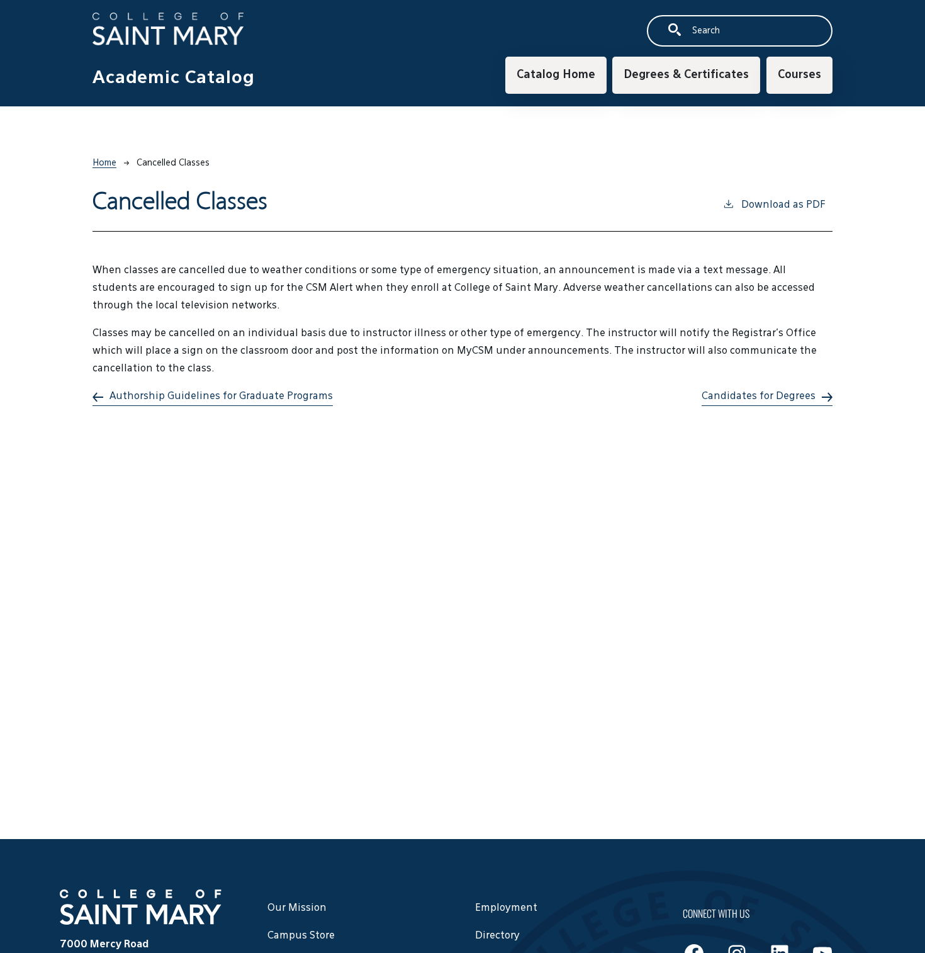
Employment (506, 908)
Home (104, 163)
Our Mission (297, 908)
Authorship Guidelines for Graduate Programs (221, 397)
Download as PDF (783, 205)
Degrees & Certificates (686, 75)
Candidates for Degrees (759, 397)
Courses (799, 75)
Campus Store (301, 936)
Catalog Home (556, 75)
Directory (497, 936)
